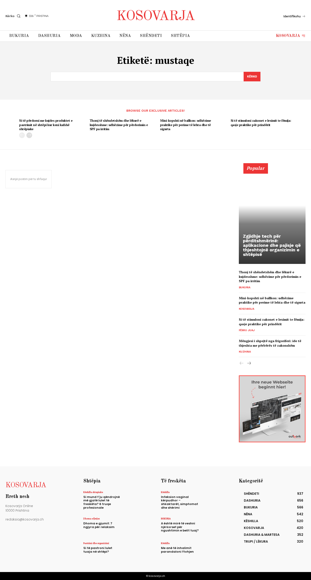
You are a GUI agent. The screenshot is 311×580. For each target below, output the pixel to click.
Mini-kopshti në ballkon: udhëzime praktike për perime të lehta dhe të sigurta (185, 124)
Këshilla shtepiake (93, 492)
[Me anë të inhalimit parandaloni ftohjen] (214, 551)
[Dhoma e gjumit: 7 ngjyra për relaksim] (136, 526)
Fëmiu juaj (247, 330)
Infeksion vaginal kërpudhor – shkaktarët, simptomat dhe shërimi (179, 502)
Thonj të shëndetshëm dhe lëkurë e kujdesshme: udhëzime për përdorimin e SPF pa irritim (119, 124)
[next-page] (29, 135)
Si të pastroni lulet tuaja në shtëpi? (97, 550)
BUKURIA (244, 287)
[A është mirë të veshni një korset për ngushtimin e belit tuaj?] (214, 526)
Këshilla (165, 492)
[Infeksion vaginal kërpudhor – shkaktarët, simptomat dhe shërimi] (214, 500)
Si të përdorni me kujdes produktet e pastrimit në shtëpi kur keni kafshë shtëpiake (45, 124)
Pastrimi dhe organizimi (96, 543)
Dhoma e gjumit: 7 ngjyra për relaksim (99, 525)
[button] (13, 16)
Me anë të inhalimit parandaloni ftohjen (177, 550)
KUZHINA (245, 351)
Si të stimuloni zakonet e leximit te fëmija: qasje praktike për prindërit (261, 122)
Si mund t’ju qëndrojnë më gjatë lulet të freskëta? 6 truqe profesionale (101, 502)
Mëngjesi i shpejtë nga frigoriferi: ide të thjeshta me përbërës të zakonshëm (270, 343)
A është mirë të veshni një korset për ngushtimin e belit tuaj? (180, 527)
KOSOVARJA (246, 308)
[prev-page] (22, 135)
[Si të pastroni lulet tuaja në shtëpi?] (136, 551)
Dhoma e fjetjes (91, 518)
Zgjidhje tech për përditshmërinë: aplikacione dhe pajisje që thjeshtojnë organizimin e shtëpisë (272, 245)
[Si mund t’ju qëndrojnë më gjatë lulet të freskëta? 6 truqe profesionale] (136, 500)
